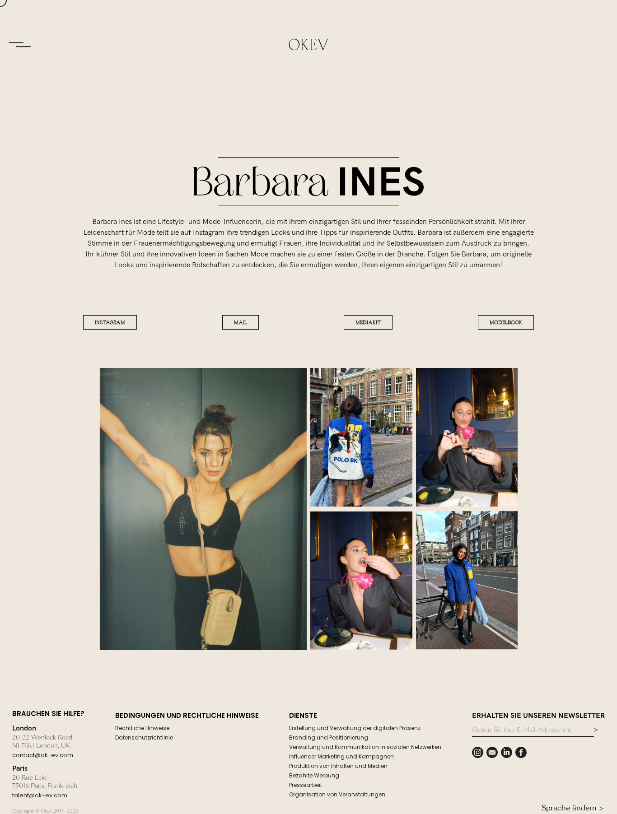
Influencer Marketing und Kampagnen (341, 756)
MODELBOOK (506, 322)
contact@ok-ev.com (42, 755)
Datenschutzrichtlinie (144, 737)
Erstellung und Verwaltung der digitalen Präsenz (355, 728)
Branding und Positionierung (328, 737)
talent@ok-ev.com (39, 795)
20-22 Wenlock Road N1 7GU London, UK (42, 742)
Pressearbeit (305, 785)
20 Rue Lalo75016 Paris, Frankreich (44, 782)
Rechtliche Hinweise (142, 728)
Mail (240, 322)
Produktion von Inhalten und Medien (338, 766)
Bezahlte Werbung (314, 775)
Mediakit (368, 322)
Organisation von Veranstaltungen (337, 794)
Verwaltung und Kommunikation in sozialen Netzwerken (365, 747)
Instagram (110, 322)
